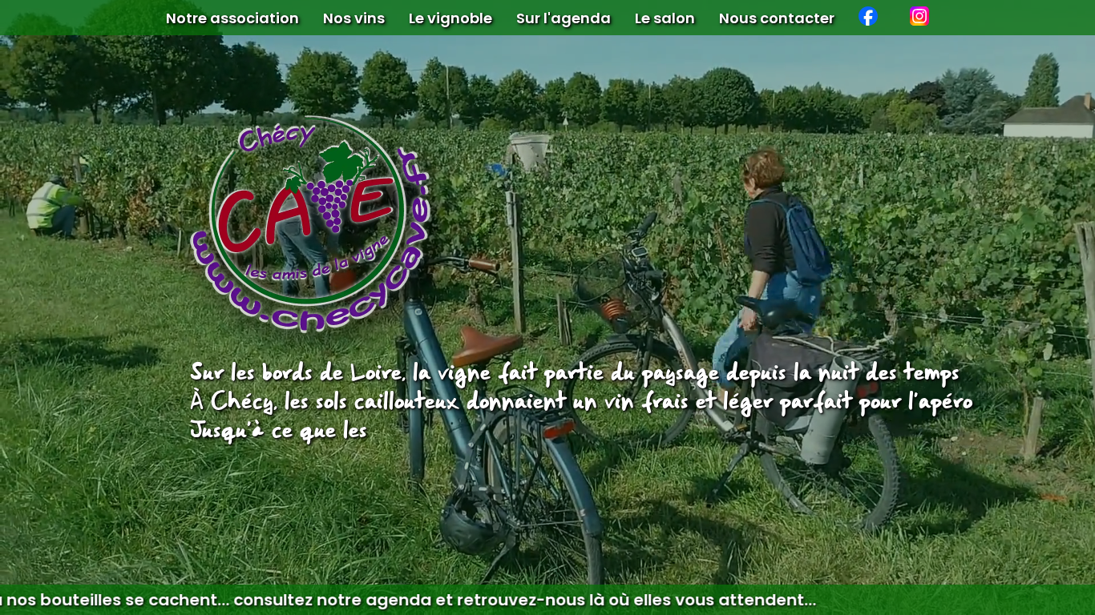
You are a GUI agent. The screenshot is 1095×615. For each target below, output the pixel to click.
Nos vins (354, 18)
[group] (547, 600)
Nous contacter (776, 18)
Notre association (232, 18)
